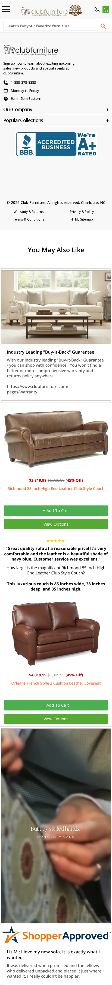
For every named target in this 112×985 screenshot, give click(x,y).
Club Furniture (33, 202)
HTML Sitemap (82, 219)
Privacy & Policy (82, 211)
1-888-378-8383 (23, 82)
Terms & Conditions (28, 219)
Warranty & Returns (29, 211)
